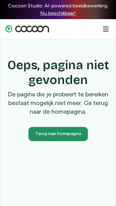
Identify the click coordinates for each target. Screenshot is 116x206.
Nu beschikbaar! (58, 13)
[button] (105, 29)
